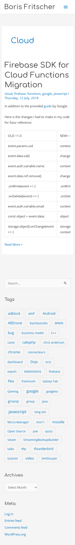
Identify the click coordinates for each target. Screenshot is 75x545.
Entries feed (13, 520)
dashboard (15, 362)
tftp (23, 449)
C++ (53, 333)
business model (33, 333)
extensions (32, 371)
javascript (60, 93)
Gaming (13, 391)
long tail (40, 412)
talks (11, 449)
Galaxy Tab (50, 381)
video (29, 458)
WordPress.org (15, 534)
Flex (11, 381)
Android (49, 313)
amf (31, 313)
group (30, 401)
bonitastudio (39, 323)
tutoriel (13, 458)
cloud (8, 93)
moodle (58, 422)
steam (12, 440)
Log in (9, 514)
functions (34, 93)
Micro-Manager (18, 422)
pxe (35, 431)
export (12, 371)
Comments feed (16, 527)
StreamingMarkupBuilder (41, 440)
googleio (52, 391)
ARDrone (15, 323)
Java (45, 401)
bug (11, 332)
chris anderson (53, 342)
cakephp (29, 342)
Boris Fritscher (29, 7)
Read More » (13, 244)
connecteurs (36, 352)
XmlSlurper (49, 458)
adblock (14, 313)
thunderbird (43, 448)
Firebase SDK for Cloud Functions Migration (37, 75)
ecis (48, 362)
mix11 (40, 422)
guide (48, 106)
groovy (13, 401)
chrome (14, 352)
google (47, 93)
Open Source (17, 431)
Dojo (34, 362)
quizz (49, 431)
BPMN (59, 323)
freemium (28, 381)
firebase (20, 93)
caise (11, 342)
